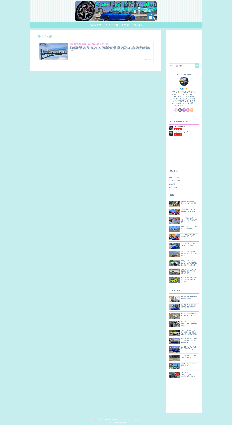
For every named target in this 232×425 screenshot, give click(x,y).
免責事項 (115, 419)
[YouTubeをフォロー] (188, 110)
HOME (92, 419)
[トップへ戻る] (229, 422)
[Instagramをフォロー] (184, 110)
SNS (96, 419)
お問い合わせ (138, 419)
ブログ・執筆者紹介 (105, 419)
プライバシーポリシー (126, 419)
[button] (197, 65)
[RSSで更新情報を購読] (191, 110)
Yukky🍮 (184, 89)
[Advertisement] (184, 47)
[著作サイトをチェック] (176, 110)
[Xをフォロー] (180, 110)
